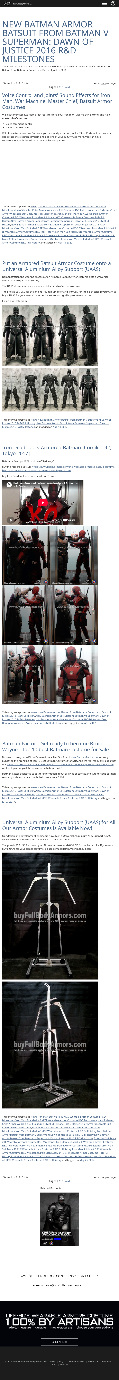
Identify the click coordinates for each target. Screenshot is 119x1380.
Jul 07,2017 (8, 801)
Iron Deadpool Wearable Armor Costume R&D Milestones (69, 719)
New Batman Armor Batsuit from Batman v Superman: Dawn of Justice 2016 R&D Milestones (55, 41)
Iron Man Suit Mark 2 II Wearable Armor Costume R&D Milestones (53, 228)
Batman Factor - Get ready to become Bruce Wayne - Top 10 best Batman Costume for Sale (55, 746)
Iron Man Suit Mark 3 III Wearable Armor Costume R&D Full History (59, 235)
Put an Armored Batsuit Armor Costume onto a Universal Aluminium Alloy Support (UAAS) (56, 266)
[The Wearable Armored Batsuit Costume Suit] (59, 1194)
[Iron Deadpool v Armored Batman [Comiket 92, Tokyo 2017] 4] (74, 587)
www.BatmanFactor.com (85, 757)
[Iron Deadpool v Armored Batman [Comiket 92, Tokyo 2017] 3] (26, 587)
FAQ (61, 1361)
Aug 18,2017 (60, 427)
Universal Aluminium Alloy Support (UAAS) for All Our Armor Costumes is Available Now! (58, 825)
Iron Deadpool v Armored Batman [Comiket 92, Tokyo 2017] (56, 450)
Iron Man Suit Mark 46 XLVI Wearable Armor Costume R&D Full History (56, 1131)
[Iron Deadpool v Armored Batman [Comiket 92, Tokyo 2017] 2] (74, 528)
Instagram (93, 1361)
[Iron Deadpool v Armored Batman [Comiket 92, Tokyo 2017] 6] (74, 646)
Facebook (106, 1361)
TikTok (53, 1364)
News (33, 206)
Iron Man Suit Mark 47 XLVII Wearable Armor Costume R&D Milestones (52, 1156)
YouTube (64, 1364)
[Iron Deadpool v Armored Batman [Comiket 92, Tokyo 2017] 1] (26, 528)
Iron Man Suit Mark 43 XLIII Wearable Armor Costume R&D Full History (56, 1120)
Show (97, 83)
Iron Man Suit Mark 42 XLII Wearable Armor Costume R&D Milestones (61, 1145)
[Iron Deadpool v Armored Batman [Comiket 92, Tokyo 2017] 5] (26, 646)
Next (67, 87)
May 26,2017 (87, 1160)
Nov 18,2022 (65, 242)
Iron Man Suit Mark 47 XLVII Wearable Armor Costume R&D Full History (56, 798)
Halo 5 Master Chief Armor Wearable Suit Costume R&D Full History (54, 210)
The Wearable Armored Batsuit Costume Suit (56, 1248)
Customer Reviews (75, 1361)
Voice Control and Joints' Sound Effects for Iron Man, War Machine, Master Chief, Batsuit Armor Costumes (57, 101)
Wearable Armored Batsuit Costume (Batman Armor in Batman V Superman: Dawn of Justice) (60, 764)
